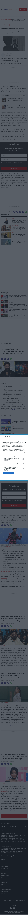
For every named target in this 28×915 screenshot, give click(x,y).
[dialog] (14, 457)
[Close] (25, 437)
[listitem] (14, 456)
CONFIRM (8, 472)
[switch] (23, 459)
